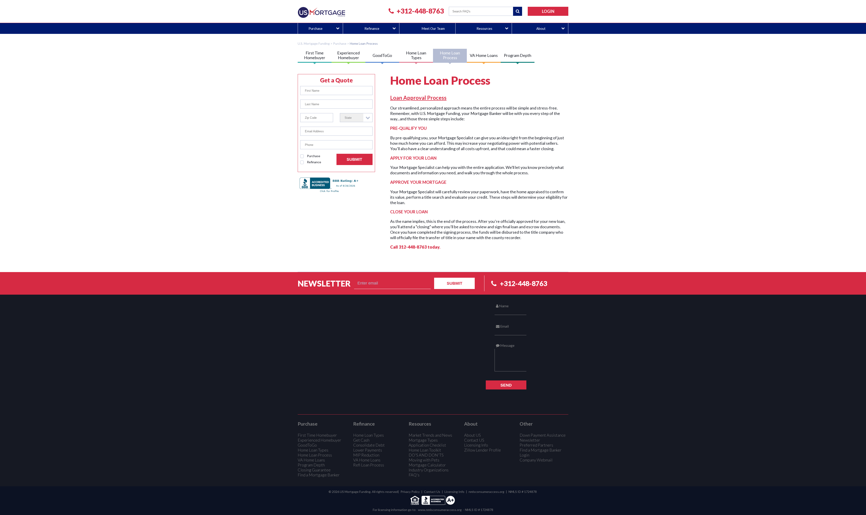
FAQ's (414, 474)
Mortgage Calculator (427, 464)
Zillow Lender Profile (482, 449)
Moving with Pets (424, 459)
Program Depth (517, 55)
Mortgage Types (423, 440)
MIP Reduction (366, 454)
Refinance (371, 28)
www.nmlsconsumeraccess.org (440, 510)
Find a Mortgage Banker (319, 474)
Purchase (315, 28)
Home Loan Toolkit (425, 449)
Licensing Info (476, 445)
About (541, 28)
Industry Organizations (429, 469)
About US (472, 435)
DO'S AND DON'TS (426, 454)
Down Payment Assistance (543, 435)
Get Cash (361, 440)
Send (506, 385)
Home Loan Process (364, 43)
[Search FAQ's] (517, 11)
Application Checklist (427, 445)
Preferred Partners (536, 445)
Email (504, 326)
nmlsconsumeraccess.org (486, 492)
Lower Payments (367, 449)
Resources (484, 28)
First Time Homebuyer (314, 55)
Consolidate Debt (369, 445)
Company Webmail (536, 459)
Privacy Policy (410, 492)
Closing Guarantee (314, 469)
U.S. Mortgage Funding (314, 43)
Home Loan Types (416, 55)
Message (507, 345)
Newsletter (324, 283)
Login (524, 454)
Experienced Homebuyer (348, 55)
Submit (354, 159)
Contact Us (432, 492)
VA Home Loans (484, 55)
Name (503, 306)
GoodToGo (382, 55)
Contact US (474, 440)
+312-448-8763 (420, 11)
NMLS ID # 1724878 (523, 492)
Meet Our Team (433, 28)
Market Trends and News (430, 435)
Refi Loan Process (368, 464)
